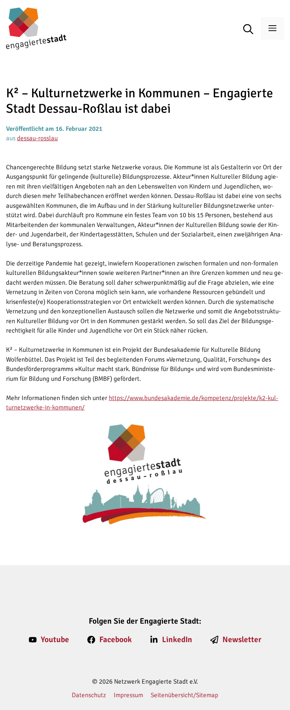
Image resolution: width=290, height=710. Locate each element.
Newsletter (241, 639)
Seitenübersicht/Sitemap (184, 695)
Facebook (115, 639)
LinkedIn (177, 639)
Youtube (55, 639)
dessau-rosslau (37, 138)
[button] (252, 29)
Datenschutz (89, 695)
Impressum (128, 695)
